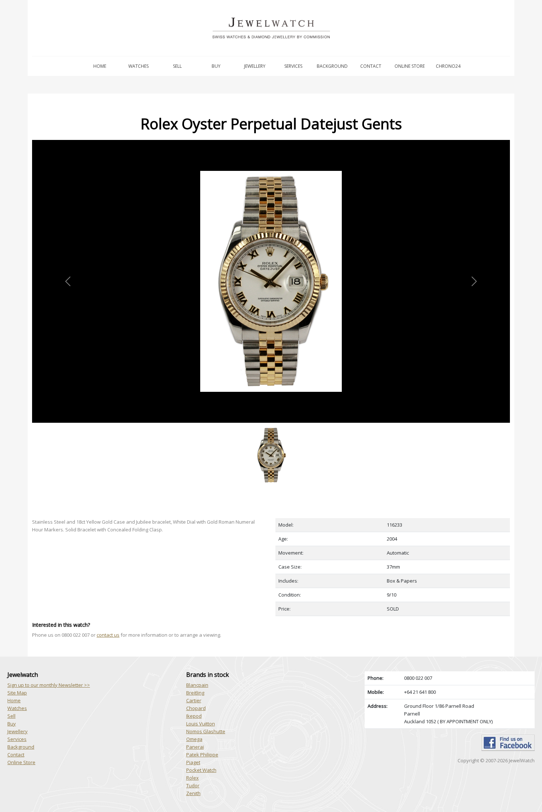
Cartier (193, 700)
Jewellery (254, 66)
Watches (138, 66)
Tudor (192, 785)
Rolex (192, 777)
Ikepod (194, 716)
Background (332, 66)
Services (293, 66)
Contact (370, 66)
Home (99, 66)
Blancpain (197, 685)
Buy (216, 66)
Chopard (196, 708)
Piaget (193, 762)
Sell (177, 66)
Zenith (193, 793)
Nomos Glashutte (205, 731)
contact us (108, 635)
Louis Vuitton (200, 723)
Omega (194, 739)
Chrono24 (448, 66)
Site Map (17, 692)
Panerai (195, 747)
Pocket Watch (201, 770)
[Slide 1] (271, 427)
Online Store (410, 66)
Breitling (195, 692)
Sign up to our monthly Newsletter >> (48, 685)
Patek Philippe (202, 754)
